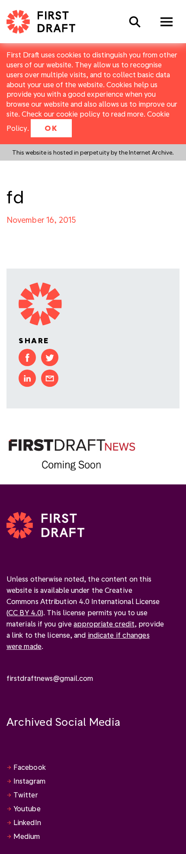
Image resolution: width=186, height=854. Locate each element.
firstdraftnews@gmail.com (49, 678)
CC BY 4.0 (25, 612)
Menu (166, 22)
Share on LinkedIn (27, 378)
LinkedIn (27, 822)
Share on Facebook (27, 357)
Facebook (29, 767)
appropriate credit (104, 624)
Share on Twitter (49, 357)
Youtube (27, 808)
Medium (26, 836)
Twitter (25, 795)
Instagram (29, 781)
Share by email (49, 378)
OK (51, 128)
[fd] (71, 453)
